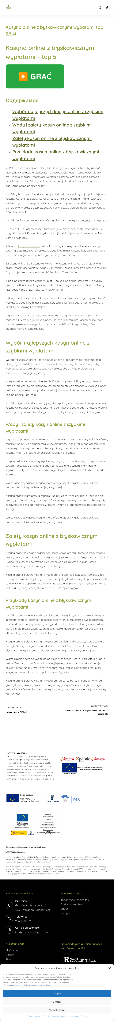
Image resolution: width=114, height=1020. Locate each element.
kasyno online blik (29, 246)
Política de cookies (34, 1016)
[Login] (100, 7)
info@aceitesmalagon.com (31, 932)
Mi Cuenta (12, 950)
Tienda (10, 959)
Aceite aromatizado (73, 904)
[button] (109, 968)
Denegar (57, 1001)
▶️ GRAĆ (35, 76)
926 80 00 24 (23, 921)
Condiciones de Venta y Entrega (74, 1016)
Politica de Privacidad (51, 1016)
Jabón (65, 908)
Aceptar (57, 993)
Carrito (10, 954)
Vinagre (65, 913)
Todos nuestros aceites (75, 900)
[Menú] (107, 7)
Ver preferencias (57, 1010)
